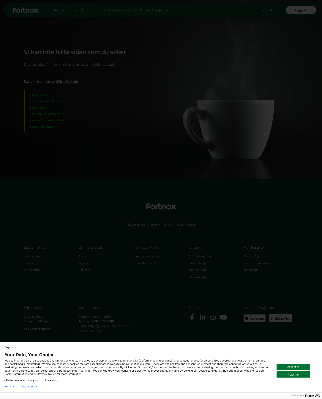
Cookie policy (28, 386)
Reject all (293, 374)
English (9, 347)
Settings (9, 386)
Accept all (293, 366)
